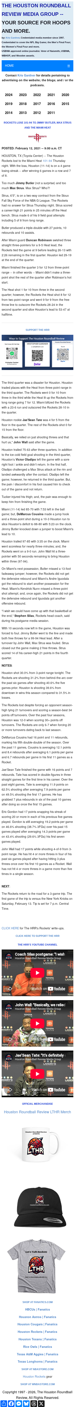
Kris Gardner (13, 37)
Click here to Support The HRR (38, 936)
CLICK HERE (10, 928)
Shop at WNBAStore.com (37, 1384)
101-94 (47, 161)
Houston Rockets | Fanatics (37, 1332)
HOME (9, 65)
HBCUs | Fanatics (37, 1309)
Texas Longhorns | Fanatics (38, 1361)
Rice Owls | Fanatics (37, 1347)
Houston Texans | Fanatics (38, 1339)
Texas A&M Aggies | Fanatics (37, 1354)
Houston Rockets (34, 1376)
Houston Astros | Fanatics (37, 1317)
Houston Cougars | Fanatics (38, 1324)
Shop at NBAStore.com (37, 1369)
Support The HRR (38, 330)
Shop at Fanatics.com (37, 1302)
